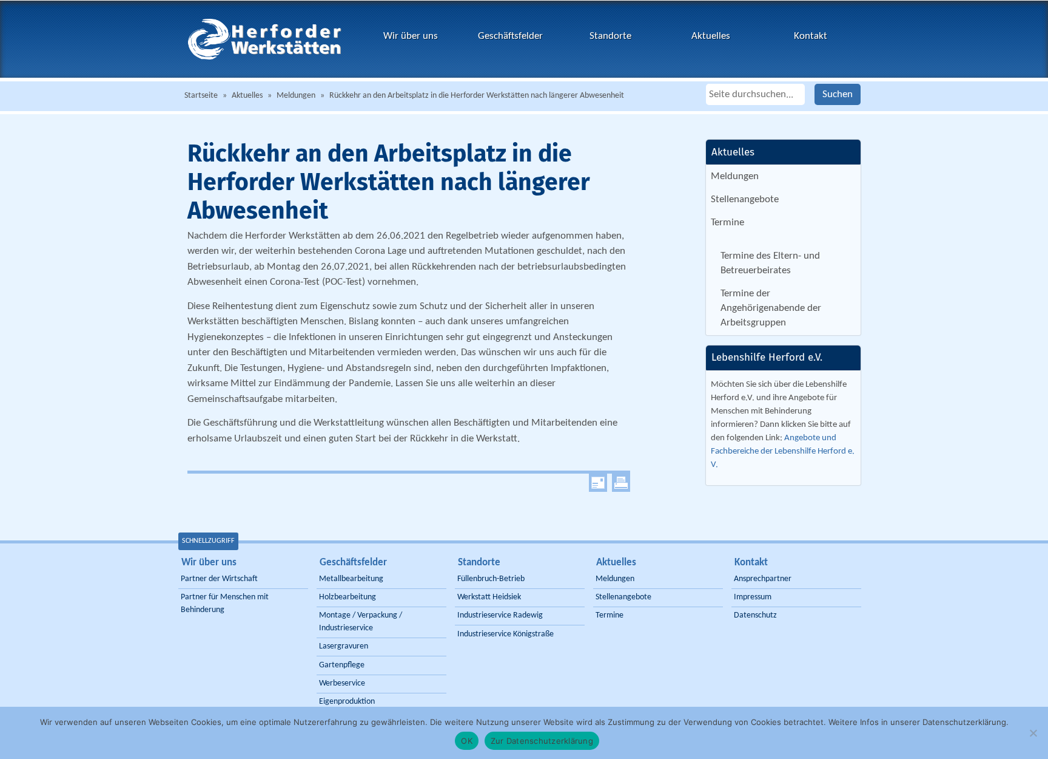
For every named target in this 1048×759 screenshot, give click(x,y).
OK (466, 741)
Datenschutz (755, 615)
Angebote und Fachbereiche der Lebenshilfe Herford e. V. (783, 451)
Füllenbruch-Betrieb (491, 579)
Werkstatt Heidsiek (489, 597)
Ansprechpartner (762, 579)
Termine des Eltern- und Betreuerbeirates (770, 263)
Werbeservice (342, 683)
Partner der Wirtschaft (219, 579)
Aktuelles (710, 36)
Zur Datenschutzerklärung (542, 741)
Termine (727, 222)
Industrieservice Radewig (500, 615)
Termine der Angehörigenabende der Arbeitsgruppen (770, 308)
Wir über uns (410, 36)
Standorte (610, 36)
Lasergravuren (343, 646)
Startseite (201, 96)
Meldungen (296, 96)
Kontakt (810, 36)
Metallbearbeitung (351, 579)
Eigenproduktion (347, 701)
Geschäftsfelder (510, 36)
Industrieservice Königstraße (505, 634)
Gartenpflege (341, 665)
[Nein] (1033, 733)
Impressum (752, 597)
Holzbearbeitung (347, 597)
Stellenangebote (745, 199)
